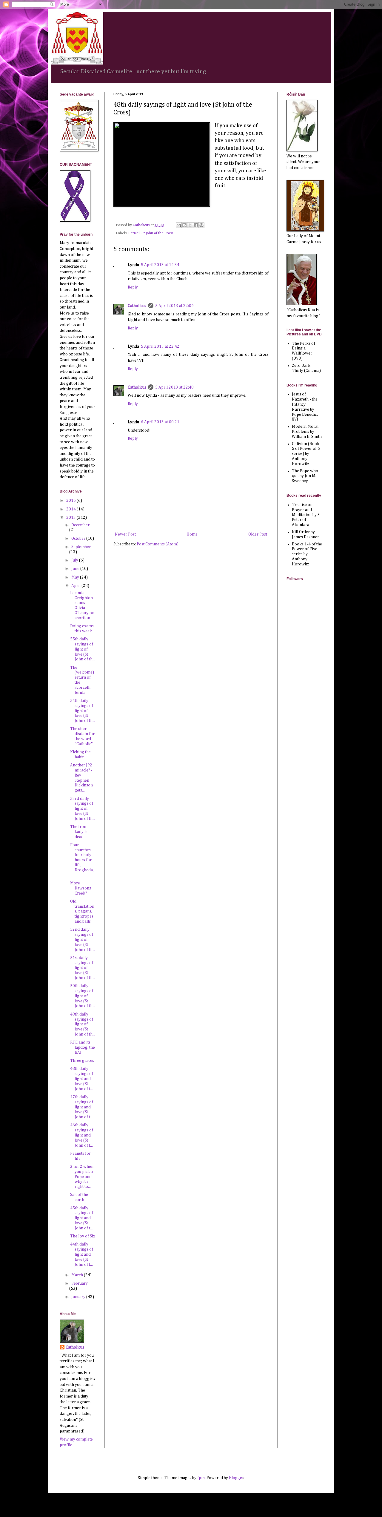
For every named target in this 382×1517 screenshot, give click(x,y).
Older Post (257, 534)
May (75, 577)
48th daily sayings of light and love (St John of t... (81, 1079)
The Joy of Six (82, 1236)
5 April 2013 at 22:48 (174, 387)
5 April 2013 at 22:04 (174, 306)
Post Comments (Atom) (157, 544)
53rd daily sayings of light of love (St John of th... (82, 809)
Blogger (236, 1478)
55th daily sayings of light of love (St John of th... (82, 649)
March (77, 1275)
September (81, 547)
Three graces (82, 1061)
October (78, 538)
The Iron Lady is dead (78, 832)
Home (192, 534)
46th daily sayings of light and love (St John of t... (81, 1135)
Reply (133, 287)
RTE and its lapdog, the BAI (82, 1047)
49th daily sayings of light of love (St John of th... (82, 1024)
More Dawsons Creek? (80, 888)
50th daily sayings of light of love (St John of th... (82, 996)
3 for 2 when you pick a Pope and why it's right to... (81, 1177)
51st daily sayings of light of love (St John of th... (82, 968)
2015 (71, 500)
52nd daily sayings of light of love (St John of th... (82, 939)
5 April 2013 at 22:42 (160, 346)
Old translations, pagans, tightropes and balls (82, 911)
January (78, 1297)
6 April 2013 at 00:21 (160, 422)
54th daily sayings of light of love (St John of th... (82, 711)
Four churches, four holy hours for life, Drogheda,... (83, 860)
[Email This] (179, 225)
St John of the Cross (157, 233)
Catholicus (137, 306)
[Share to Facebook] (196, 225)
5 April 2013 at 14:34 (160, 265)
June (75, 569)
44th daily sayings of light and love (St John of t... (81, 1254)
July (75, 560)
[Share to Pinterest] (201, 225)
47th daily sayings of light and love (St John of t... (81, 1107)
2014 (71, 509)
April (76, 586)
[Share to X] (190, 225)
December (80, 525)
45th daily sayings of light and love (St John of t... (81, 1218)
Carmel (134, 233)
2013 (71, 518)
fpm (201, 1478)
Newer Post (125, 534)
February (79, 1283)
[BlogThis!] (184, 225)
